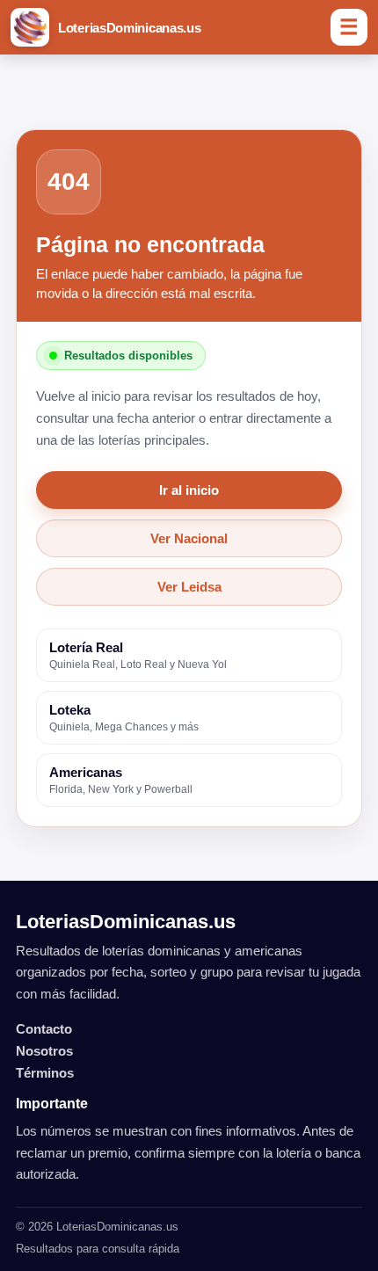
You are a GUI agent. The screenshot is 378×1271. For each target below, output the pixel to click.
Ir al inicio (189, 490)
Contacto (44, 1028)
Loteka (124, 717)
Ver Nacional (189, 538)
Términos (45, 1072)
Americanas (121, 780)
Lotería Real (138, 655)
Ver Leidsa (189, 586)
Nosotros (44, 1050)
